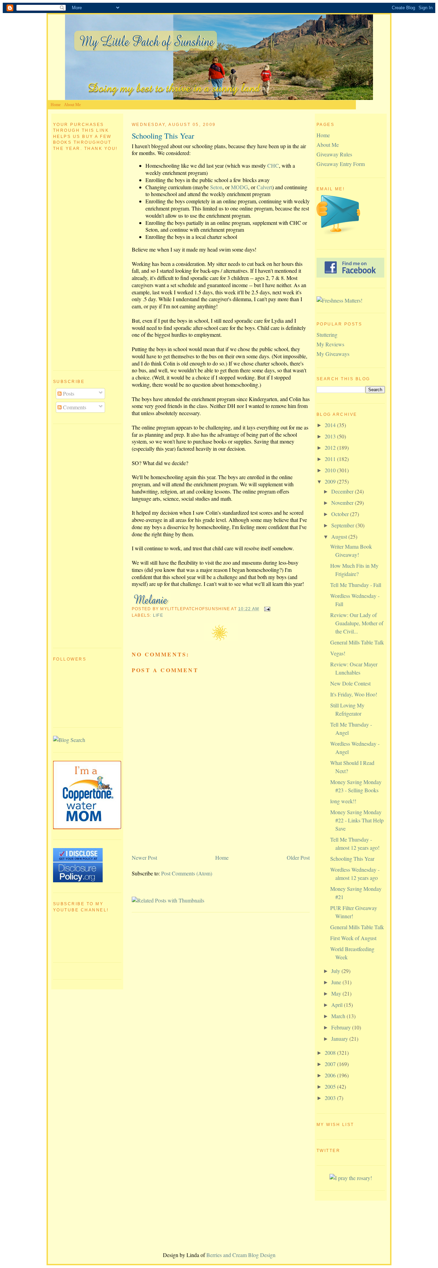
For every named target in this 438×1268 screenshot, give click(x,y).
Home (56, 104)
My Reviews (330, 344)
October (340, 513)
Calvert (264, 187)
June (337, 982)
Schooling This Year (163, 135)
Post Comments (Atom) (186, 873)
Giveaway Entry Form (341, 163)
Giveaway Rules (334, 154)
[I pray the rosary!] (351, 1177)
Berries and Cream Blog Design (240, 1254)
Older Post (298, 857)
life (158, 615)
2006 (331, 1075)
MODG (239, 187)
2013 (331, 436)
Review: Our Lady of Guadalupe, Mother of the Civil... (356, 623)
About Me (72, 104)
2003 (331, 1097)
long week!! (343, 801)
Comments (74, 407)
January (340, 1038)
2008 (331, 1052)
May (337, 993)
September (343, 525)
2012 (331, 447)
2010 (331, 470)
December (343, 491)
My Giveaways (333, 353)
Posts (68, 393)
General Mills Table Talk (357, 642)
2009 (331, 481)
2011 (331, 458)
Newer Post (144, 857)
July (336, 970)
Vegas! (337, 653)
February (341, 1027)
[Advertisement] (80, 535)
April (337, 1004)
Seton (216, 187)
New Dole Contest (350, 683)
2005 (331, 1086)
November (343, 502)
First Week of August (353, 938)
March (339, 1016)
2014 (331, 424)
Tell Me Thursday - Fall (355, 584)
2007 (331, 1063)
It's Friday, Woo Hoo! (353, 694)
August (339, 536)
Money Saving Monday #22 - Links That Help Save (357, 820)
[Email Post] (265, 608)
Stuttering (327, 334)
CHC (273, 165)
